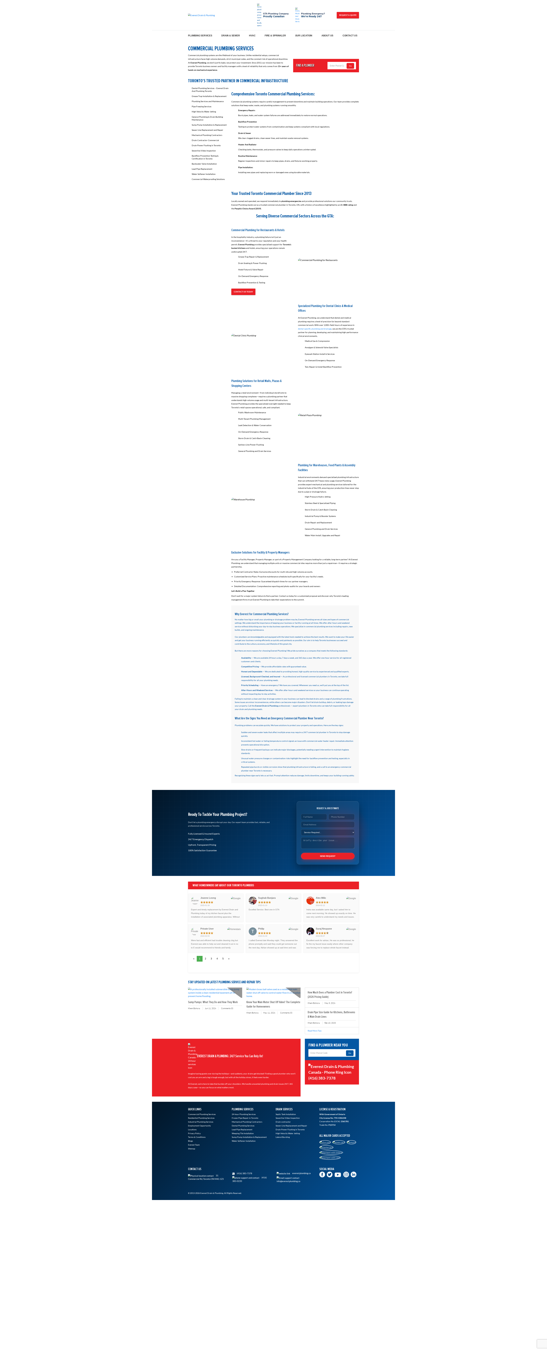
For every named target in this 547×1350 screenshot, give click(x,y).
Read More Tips (315, 1030)
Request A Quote (348, 15)
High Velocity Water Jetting (204, 111)
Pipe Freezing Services (201, 106)
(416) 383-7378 (244, 1173)
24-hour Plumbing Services (244, 1114)
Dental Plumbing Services (243, 1126)
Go (350, 66)
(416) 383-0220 (249, 1179)
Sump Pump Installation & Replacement (209, 125)
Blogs (190, 1141)
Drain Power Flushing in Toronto (206, 145)
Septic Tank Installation (286, 1114)
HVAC (252, 35)
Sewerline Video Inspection (204, 150)
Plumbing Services (200, 35)
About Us (327, 35)
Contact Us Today (243, 292)
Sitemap (191, 1149)
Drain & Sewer (230, 35)
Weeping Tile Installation (243, 1133)
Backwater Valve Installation (204, 164)
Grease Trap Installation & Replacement (209, 96)
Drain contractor (283, 1122)
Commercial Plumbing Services (202, 1114)
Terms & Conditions (197, 1137)
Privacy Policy (194, 1133)
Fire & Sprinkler (275, 35)
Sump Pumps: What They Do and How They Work (213, 1002)
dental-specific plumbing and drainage (315, 329)
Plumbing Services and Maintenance (208, 101)
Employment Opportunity (199, 1126)
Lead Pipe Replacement (202, 169)
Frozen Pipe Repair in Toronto (245, 1118)
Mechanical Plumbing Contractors (207, 135)
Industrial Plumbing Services (200, 1122)
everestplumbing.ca (301, 1173)
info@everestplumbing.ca (288, 1181)
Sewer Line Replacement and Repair (207, 130)
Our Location (303, 35)
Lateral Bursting (283, 1137)
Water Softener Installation (204, 174)
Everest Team (194, 1145)
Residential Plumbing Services (201, 1118)
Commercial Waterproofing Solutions (208, 179)
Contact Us (350, 35)
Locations (192, 1129)
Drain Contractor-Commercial (205, 140)
